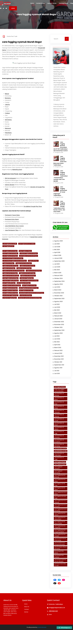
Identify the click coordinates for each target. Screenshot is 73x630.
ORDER (13, 8)
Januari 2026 (58, 258)
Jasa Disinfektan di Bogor (59, 403)
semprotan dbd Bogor (25, 295)
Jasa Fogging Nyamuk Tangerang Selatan (60, 531)
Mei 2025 (57, 270)
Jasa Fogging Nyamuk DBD (9, 243)
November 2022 (59, 324)
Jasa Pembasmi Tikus (11, 230)
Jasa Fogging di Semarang (58, 471)
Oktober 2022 (58, 327)
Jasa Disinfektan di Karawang (59, 436)
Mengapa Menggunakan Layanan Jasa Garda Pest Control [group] (22, 139)
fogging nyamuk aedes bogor (23, 263)
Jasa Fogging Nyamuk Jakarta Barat (60, 518)
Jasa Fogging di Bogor (60, 462)
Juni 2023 (57, 307)
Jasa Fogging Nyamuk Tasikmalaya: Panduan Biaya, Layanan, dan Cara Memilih (60, 176)
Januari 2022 (58, 353)
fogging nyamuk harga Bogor (33, 270)
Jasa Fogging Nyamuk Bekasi (60, 480)
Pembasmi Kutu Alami (12, 219)
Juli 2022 (57, 336)
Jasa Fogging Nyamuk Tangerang (60, 526)
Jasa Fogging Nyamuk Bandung (60, 476)
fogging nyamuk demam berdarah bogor (13, 270)
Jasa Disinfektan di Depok (59, 424)
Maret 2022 (57, 347)
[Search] (67, 39)
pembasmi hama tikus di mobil (60, 564)
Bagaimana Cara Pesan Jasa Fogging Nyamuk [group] (18, 174)
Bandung (8, 98)
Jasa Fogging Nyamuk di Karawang (61, 505)
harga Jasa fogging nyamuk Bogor (29, 280)
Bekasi (7, 94)
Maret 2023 (57, 313)
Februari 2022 (58, 350)
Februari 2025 (58, 275)
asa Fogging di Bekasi (60, 387)
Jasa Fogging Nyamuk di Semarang (61, 509)
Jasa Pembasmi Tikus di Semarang (60, 547)
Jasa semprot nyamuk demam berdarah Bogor (31, 293)
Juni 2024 (57, 287)
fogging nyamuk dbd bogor (24, 268)
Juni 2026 (57, 247)
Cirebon (7, 113)
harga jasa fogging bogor (26, 278)
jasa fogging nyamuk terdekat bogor (29, 288)
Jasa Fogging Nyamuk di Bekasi (61, 493)
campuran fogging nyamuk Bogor (28, 253)
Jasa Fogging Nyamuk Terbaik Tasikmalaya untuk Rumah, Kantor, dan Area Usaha (59, 206)
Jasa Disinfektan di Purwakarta (59, 441)
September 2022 (59, 330)
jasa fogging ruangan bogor (10, 290)
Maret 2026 (57, 255)
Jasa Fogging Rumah (8, 246)
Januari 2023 (58, 319)
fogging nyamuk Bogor (9, 268)
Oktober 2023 (58, 296)
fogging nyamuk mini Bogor (10, 273)
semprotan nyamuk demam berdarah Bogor (30, 297)
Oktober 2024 (58, 278)
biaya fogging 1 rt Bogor (25, 251)
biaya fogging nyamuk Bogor (10, 253)
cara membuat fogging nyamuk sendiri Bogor (14, 260)
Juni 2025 (57, 267)
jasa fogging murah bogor (29, 285)
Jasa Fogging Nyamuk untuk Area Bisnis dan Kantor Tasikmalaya (59, 161)
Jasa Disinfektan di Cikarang (59, 415)
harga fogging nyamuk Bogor (10, 278)
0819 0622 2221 (53, 611)
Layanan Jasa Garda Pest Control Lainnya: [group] (16, 211)
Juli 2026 (57, 244)
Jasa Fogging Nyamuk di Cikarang (61, 501)
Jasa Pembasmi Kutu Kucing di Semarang (60, 543)
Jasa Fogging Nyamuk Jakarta (60, 514)
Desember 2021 (59, 356)
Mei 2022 (57, 342)
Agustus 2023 (58, 301)
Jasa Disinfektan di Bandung (59, 394)
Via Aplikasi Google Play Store (33, 206)
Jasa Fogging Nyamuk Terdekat (27, 243)
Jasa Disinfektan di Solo (60, 448)
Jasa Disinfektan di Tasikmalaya (59, 454)
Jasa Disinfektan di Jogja (59, 432)
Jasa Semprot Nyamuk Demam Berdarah (60, 560)
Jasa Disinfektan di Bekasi (59, 398)
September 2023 (59, 298)
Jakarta (7, 104)
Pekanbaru (8, 133)
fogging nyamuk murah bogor (27, 273)
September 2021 (59, 365)
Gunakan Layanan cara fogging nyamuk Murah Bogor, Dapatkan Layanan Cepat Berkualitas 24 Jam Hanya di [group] (22, 237)
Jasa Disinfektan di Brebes (59, 407)
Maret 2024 (57, 290)
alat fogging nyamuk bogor (10, 251)
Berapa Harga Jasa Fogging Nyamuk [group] (14, 193)
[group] (24, 114)
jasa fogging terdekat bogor (10, 293)
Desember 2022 (59, 322)
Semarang (8, 120)
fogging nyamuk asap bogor (27, 265)
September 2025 (59, 261)
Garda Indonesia (41, 627)
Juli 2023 (57, 304)
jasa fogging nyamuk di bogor (60, 497)
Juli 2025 (57, 264)
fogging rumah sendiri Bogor (28, 275)
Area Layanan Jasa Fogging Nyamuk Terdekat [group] (18, 78)
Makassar (8, 128)
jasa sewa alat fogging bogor (10, 295)
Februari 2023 (58, 316)
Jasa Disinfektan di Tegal (59, 458)
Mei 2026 (57, 249)
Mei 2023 (57, 310)
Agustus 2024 (58, 284)
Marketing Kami (17, 169)
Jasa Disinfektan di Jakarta (59, 428)
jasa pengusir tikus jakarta (59, 552)
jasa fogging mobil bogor (23, 283)
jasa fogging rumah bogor (26, 290)
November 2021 (59, 359)
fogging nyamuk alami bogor (10, 265)
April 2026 (57, 252)
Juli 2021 (56, 370)
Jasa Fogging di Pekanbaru (58, 467)
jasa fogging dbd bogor (9, 283)
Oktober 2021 (58, 362)
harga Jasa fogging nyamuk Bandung (59, 390)
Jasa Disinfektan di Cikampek (59, 411)
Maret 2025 (57, 273)
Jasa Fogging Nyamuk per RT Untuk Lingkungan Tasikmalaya (60, 191)
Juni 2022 (57, 339)
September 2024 (59, 281)
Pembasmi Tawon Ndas (12, 215)
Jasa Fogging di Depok (60, 464)
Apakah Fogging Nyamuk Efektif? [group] (13, 154)
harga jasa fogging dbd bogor (10, 280)
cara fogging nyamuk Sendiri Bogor (28, 256)
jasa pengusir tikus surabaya (59, 556)
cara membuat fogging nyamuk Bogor (13, 258)
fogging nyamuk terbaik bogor (10, 275)
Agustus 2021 (58, 368)
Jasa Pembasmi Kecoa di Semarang (60, 539)
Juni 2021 (57, 373)
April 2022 (57, 345)
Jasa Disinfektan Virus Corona (14, 226)
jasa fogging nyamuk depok (60, 488)
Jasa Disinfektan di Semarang (59, 445)
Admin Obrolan (9, 185)
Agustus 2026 (58, 241)
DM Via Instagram (10, 178)
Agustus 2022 (58, 333)
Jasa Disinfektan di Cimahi (59, 419)
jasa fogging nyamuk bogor (10, 288)
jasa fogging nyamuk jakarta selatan (60, 522)
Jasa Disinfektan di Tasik (61, 451)
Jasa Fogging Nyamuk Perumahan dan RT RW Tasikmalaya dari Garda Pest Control (60, 146)
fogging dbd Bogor (33, 260)
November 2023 (59, 293)
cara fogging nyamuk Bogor (10, 256)
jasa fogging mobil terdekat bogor (11, 285)
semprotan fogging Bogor (9, 297)
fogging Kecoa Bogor (8, 263)
